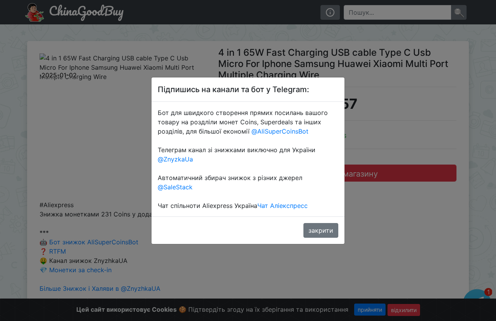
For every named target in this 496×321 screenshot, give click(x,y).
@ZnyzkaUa (175, 159)
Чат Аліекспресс (282, 205)
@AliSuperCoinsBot (279, 131)
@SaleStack (175, 187)
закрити (320, 230)
